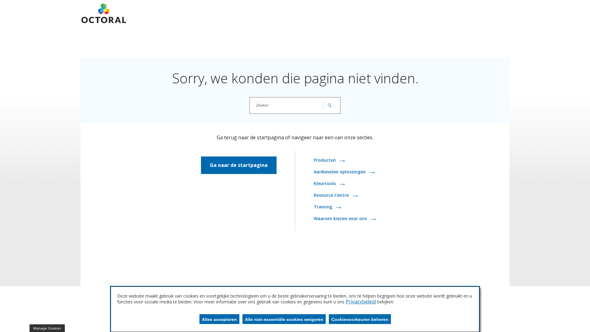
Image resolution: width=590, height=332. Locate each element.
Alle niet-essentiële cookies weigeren (284, 319)
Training (323, 207)
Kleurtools (325, 183)
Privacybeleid (361, 301)
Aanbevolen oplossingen (340, 172)
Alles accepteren (219, 319)
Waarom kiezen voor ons (341, 218)
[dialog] (295, 309)
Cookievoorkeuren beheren (359, 319)
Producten (325, 160)
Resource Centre (332, 195)
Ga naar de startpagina (239, 165)
